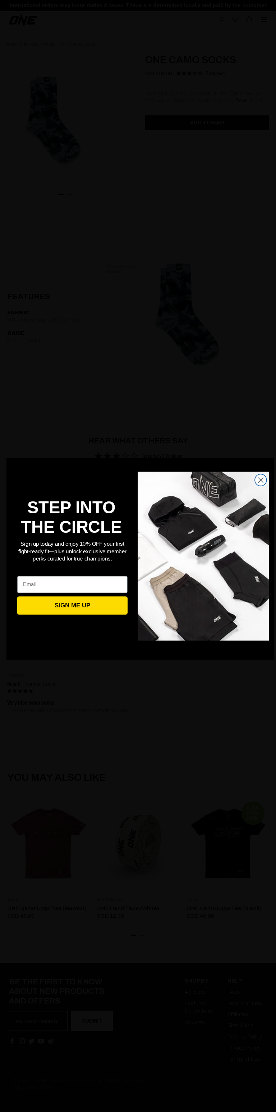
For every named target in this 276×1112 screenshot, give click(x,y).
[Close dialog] (261, 480)
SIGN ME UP (72, 605)
